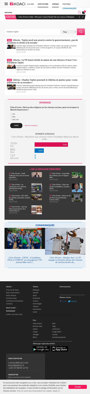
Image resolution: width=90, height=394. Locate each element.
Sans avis (16, 119)
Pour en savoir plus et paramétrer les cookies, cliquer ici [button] (38, 391)
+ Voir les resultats (30, 125)
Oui (14, 114)
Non (14, 117)
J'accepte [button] (78, 387)
